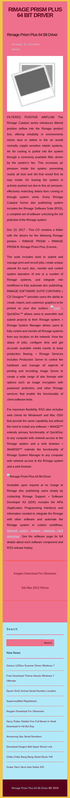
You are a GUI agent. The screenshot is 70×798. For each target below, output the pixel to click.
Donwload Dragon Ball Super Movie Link (29, 746)
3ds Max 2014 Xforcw (35, 587)
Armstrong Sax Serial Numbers (24, 736)
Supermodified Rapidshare (21, 701)
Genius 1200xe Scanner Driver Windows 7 (30, 665)
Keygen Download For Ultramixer (35, 573)
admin (15, 49)
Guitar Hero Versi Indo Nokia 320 (25, 767)
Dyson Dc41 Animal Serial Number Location (31, 690)
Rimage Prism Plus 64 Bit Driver (35, 12)
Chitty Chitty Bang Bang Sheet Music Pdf (29, 756)
